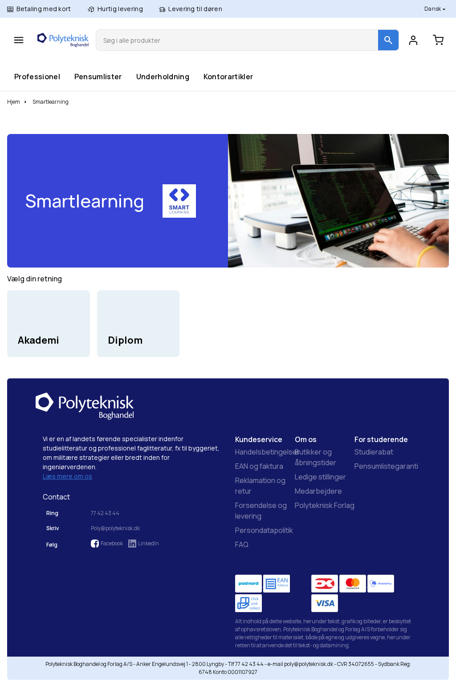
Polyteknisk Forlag (324, 505)
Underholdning (162, 76)
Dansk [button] (433, 8)
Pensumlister (98, 76)
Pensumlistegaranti (386, 466)
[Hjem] (63, 40)
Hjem (13, 102)
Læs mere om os (67, 476)
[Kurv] (438, 40)
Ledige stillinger (320, 477)
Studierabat (373, 452)
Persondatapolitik (264, 530)
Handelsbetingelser (267, 452)
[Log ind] (413, 40)
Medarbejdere (318, 491)
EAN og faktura (259, 466)
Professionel (37, 76)
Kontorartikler (228, 76)
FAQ (241, 544)
